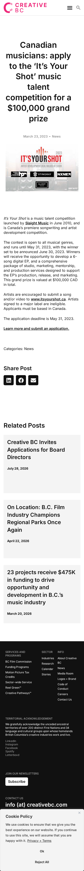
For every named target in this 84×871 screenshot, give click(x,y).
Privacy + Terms (39, 841)
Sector (47, 652)
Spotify (9, 751)
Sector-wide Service (18, 682)
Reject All (42, 862)
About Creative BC (67, 660)
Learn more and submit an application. (36, 328)
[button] (9, 380)
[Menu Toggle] (68, 7)
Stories (46, 674)
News (56, 136)
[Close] (79, 813)
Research (48, 663)
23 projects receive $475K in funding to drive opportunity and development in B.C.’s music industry (41, 587)
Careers (63, 694)
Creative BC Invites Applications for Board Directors (36, 449)
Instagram (11, 744)
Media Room (65, 673)
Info (61, 652)
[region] (42, 840)
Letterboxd (12, 755)
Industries (48, 658)
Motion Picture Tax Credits (17, 674)
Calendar (47, 669)
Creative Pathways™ (18, 693)
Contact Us (65, 699)
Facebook (11, 748)
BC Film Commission (18, 661)
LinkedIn (10, 741)
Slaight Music (37, 223)
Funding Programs (17, 667)
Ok (42, 851)
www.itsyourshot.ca (48, 299)
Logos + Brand (67, 679)
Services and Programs (15, 653)
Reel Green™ (13, 687)
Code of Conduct (63, 686)
